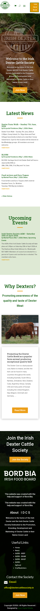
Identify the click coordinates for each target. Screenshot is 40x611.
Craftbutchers (20, 568)
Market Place (8, 177)
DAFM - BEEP (20, 553)
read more (5, 148)
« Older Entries (7, 196)
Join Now (20, 90)
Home (17, 548)
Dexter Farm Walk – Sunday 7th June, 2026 (19, 125)
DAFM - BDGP (20, 559)
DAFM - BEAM (20, 556)
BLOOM (5, 154)
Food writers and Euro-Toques (15, 175)
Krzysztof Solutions (11, 128)
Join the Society (20, 459)
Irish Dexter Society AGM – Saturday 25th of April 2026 (18, 235)
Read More (20, 410)
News (31, 128)
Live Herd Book (35, 7)
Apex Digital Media (25, 608)
